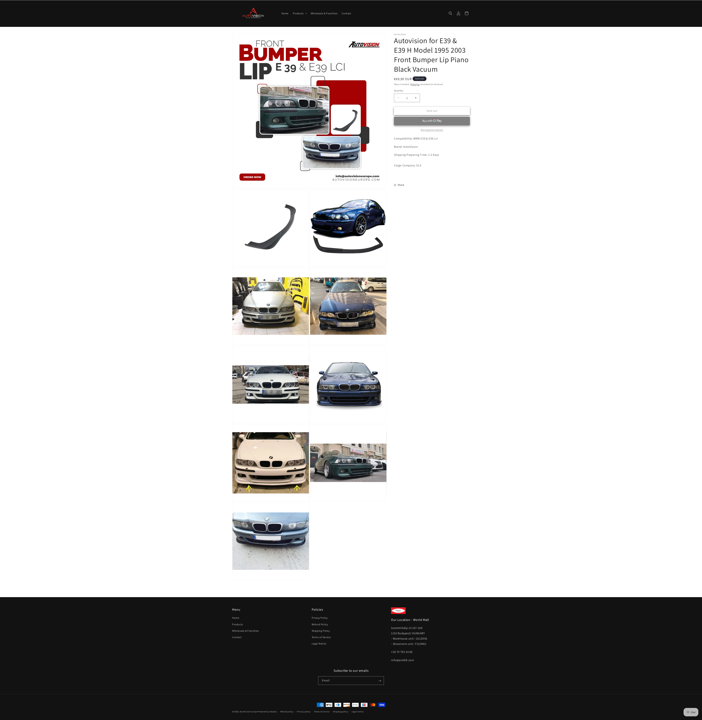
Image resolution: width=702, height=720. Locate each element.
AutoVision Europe (249, 711)
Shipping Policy (321, 630)
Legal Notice (319, 643)
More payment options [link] (432, 129)
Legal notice (357, 711)
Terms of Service (321, 637)
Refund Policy (320, 624)
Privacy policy (303, 711)
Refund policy (286, 711)
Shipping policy (340, 711)
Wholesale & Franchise (245, 630)
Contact (236, 637)
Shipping (415, 84)
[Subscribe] (380, 680)
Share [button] (401, 184)
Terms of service (321, 711)
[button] (300, 13)
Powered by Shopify (267, 711)
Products (237, 624)
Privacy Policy (320, 618)
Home (235, 618)
